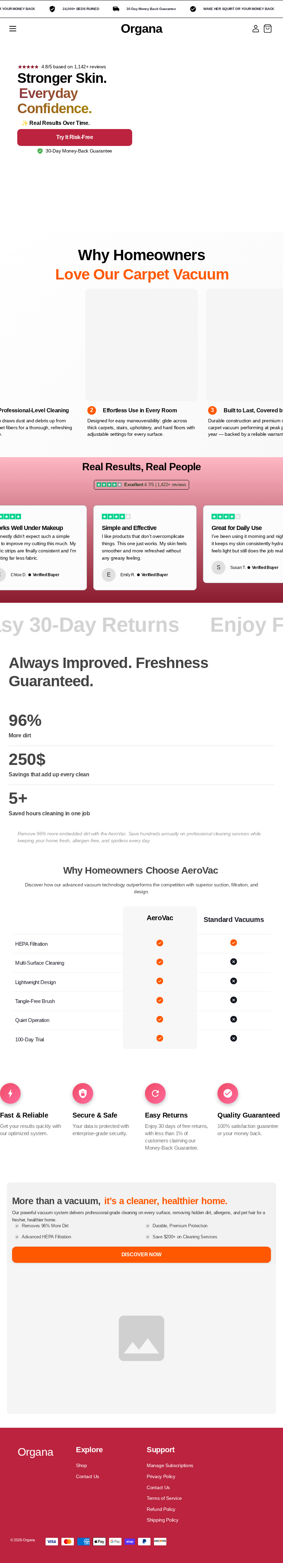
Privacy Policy (161, 1476)
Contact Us (87, 1476)
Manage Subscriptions (170, 1465)
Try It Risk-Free (74, 137)
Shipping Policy (162, 1520)
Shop (81, 1465)
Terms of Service (164, 1498)
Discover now (141, 1254)
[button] (13, 28)
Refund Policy (161, 1509)
